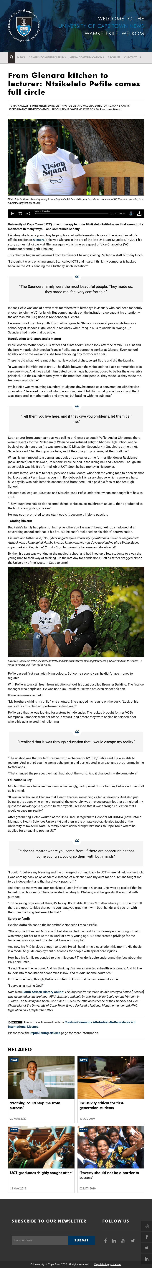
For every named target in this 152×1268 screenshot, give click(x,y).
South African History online (42, 992)
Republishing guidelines (107, 1264)
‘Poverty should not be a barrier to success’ (109, 1175)
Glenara (38, 240)
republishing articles (45, 1033)
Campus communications (47, 57)
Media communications (87, 57)
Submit (81, 1240)
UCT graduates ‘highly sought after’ (41, 1173)
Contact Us (132, 57)
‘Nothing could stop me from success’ (35, 1105)
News (21, 57)
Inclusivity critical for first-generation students (102, 1105)
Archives (114, 57)
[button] (12, 213)
